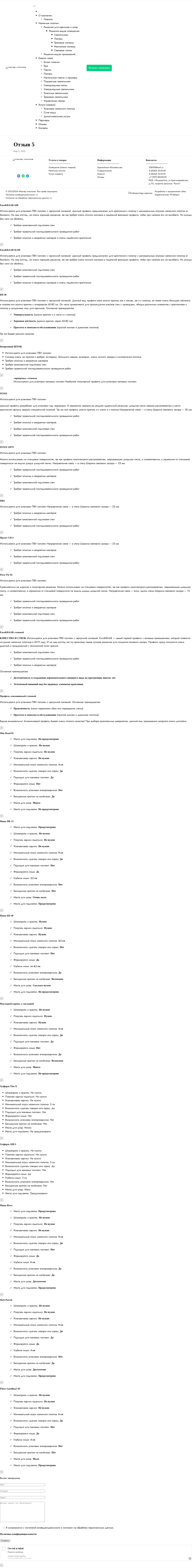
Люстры (58, 38)
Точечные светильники (56, 93)
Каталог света (46, 58)
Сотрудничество (104, 170)
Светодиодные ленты (55, 85)
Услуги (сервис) (47, 104)
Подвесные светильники (57, 81)
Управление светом (54, 101)
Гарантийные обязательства (109, 167)
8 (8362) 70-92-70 (157, 173)
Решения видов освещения (64, 31)
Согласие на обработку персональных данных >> (29, 197)
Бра (46, 66)
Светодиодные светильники (59, 89)
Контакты (43, 128)
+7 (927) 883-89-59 (158, 177)
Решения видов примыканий (59, 54)
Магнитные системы (64, 46)
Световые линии (63, 50)
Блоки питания (51, 62)
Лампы (47, 70)
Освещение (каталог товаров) (62, 167)
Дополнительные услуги (57, 116)
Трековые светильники (56, 97)
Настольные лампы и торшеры (60, 77)
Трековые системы (64, 42)
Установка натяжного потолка (59, 108)
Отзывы (43, 124)
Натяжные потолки (49, 23)
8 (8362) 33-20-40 (157, 170)
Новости (48, 19)
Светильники (61, 35)
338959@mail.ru (156, 167)
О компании (45, 15)
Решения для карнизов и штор (61, 27)
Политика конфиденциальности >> (22, 194)
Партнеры (44, 120)
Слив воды (50, 112)
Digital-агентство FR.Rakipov (167, 194)
